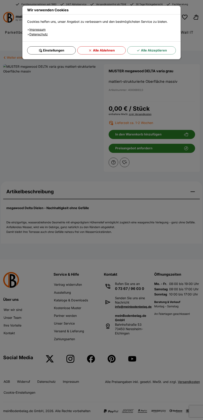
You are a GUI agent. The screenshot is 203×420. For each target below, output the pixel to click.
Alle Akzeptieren (154, 50)
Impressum (37, 29)
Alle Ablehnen (104, 50)
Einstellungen (53, 50)
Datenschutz (38, 34)
